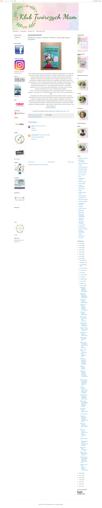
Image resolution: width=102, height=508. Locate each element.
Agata (32, 126)
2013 (80, 484)
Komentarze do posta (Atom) (41, 164)
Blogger (61, 504)
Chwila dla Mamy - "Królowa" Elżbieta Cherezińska (83, 307)
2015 (80, 479)
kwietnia (82, 279)
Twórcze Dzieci (82, 208)
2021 (80, 254)
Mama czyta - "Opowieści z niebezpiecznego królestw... (84, 345)
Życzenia (81, 237)
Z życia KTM (82, 225)
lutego (82, 283)
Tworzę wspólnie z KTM (40, 31)
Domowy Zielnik (83, 171)
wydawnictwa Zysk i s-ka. (63, 111)
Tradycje (81, 206)
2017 (80, 475)
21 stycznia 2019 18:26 (44, 134)
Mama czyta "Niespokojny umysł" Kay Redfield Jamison (84, 404)
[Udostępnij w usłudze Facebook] (49, 115)
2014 (80, 481)
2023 (80, 249)
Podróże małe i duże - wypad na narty (84, 329)
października (83, 264)
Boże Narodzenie (83, 163)
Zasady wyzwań (23, 31)
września (82, 268)
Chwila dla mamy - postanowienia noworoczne (84, 411)
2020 (80, 256)
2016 (80, 477)
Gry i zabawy (82, 174)
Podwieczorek (82, 195)
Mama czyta (82, 188)
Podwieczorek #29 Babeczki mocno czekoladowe (84, 467)
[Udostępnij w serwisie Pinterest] (51, 115)
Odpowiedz (34, 130)
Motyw (80, 190)
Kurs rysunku (82, 183)
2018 (80, 473)
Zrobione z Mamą (83, 228)
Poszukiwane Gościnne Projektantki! (83, 324)
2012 (80, 486)
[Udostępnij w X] (48, 115)
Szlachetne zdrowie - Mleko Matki (83, 301)
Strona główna (16, 31)
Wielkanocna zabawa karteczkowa (83, 334)
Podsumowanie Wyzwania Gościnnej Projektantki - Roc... (84, 460)
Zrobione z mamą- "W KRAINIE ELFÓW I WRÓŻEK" (83, 361)
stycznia (82, 285)
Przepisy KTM (82, 197)
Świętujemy (82, 235)
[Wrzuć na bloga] (47, 115)
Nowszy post (31, 162)
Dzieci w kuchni (83, 172)
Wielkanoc (81, 210)
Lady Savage (34, 134)
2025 (80, 245)
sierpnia (82, 270)
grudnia (82, 260)
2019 (80, 258)
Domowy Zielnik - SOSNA (82, 367)
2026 (80, 243)
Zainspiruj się (82, 227)
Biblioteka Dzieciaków (36, 116)
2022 (80, 252)
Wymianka (81, 212)
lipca (81, 272)
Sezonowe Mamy (83, 201)
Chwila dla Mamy (83, 167)
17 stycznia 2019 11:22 (40, 126)
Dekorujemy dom (83, 169)
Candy (80, 165)
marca (82, 281)
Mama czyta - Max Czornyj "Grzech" (83, 453)
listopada (82, 262)
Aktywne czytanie (83, 158)
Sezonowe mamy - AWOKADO (83, 313)
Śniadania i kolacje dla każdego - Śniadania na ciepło (84, 419)
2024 (80, 247)
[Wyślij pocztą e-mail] (45, 115)
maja (81, 276)
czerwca (82, 274)
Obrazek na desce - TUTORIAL (83, 449)
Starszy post (71, 162)
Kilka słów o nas (31, 31)
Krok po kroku (82, 181)
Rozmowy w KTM (83, 199)
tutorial (80, 234)
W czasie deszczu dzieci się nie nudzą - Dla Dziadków (84, 390)
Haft (80, 176)
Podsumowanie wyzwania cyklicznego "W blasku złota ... (83, 382)
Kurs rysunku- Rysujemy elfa (83, 339)
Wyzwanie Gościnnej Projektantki (82, 215)
